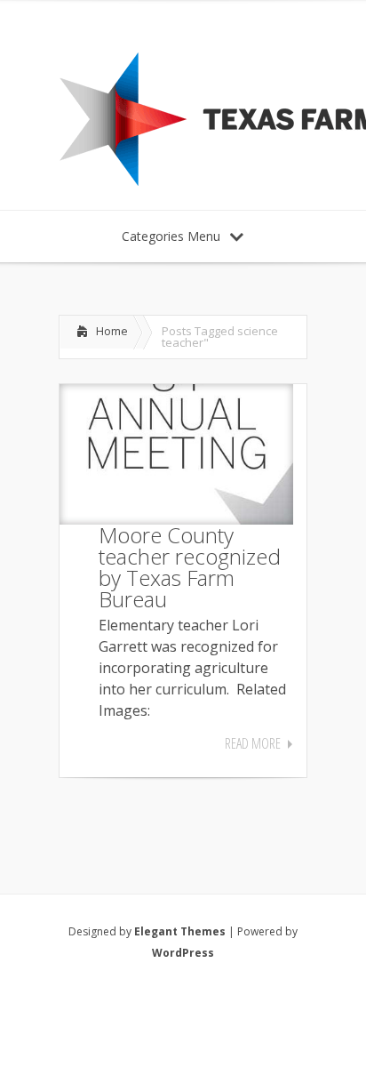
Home (112, 331)
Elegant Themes (180, 931)
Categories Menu (171, 236)
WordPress (183, 952)
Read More (253, 743)
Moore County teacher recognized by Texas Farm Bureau (190, 567)
